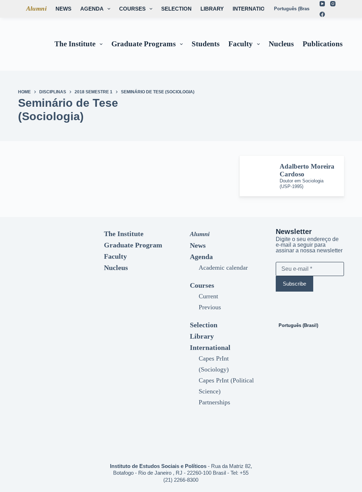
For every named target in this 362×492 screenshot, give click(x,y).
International (254, 9)
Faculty (240, 44)
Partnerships (214, 402)
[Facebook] (322, 14)
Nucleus (281, 44)
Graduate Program (133, 245)
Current (208, 296)
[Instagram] (332, 3)
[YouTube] (322, 3)
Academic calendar (223, 267)
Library (212, 9)
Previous (210, 307)
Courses (132, 9)
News (63, 9)
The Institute (74, 44)
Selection (176, 9)
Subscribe (294, 284)
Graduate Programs (143, 44)
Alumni (36, 8)
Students (206, 44)
